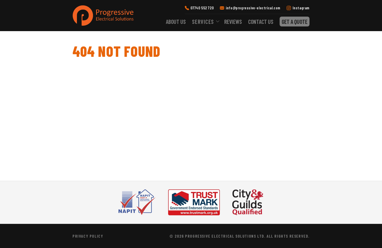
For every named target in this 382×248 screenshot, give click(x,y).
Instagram (301, 7)
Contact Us (260, 21)
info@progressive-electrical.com (253, 7)
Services (203, 21)
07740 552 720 (202, 7)
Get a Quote (294, 21)
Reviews (233, 21)
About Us (176, 21)
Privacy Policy (88, 235)
